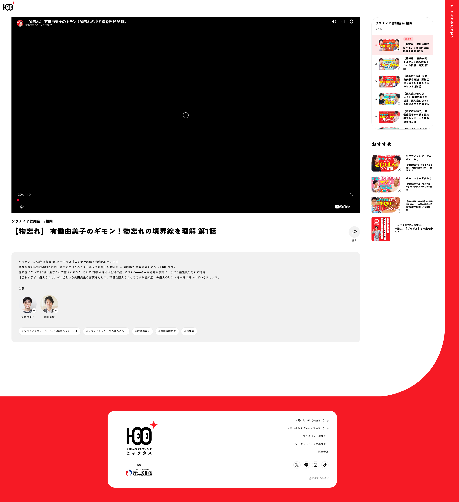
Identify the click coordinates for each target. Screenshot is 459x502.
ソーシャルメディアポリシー (311, 444)
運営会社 (323, 452)
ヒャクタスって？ (452, 24)
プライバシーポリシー (315, 436)
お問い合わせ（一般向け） (310, 420)
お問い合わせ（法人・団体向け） (306, 428)
